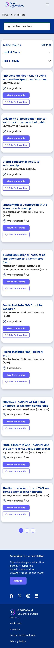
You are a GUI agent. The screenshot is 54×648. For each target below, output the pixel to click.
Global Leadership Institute (19, 169)
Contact (15, 617)
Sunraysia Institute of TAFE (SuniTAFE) (26, 409)
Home (5, 15)
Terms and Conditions (22, 635)
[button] (47, 5)
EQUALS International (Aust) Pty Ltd (24, 452)
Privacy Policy (18, 641)
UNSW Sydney (11, 83)
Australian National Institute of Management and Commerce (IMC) (25, 267)
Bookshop (15, 623)
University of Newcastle (17, 126)
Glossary (15, 629)
